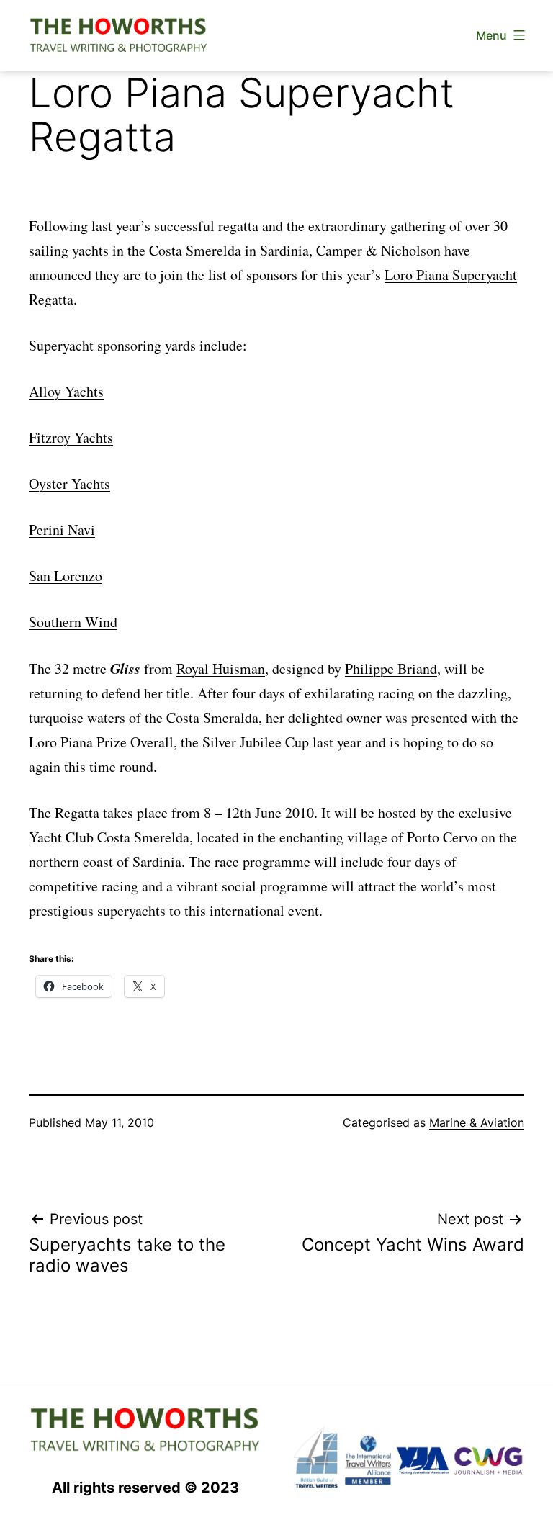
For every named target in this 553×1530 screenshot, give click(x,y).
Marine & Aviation (476, 1122)
